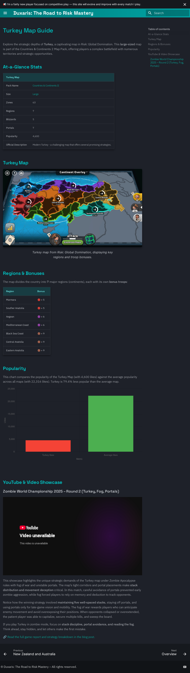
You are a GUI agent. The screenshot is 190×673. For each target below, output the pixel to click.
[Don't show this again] (185, 4)
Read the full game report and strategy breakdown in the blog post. (51, 637)
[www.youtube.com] (185, 667)
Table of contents (159, 29)
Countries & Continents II (46, 85)
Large (36, 94)
